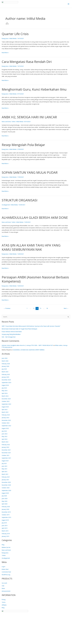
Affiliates (4, 605)
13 (33, 308)
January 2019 (5, 536)
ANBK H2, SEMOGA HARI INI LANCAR (29, 117)
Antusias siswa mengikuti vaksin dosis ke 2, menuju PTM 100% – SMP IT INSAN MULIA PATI (27, 345)
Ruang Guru (5, 38)
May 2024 (4, 390)
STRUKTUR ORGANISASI (19, 200)
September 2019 (6, 517)
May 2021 (4, 469)
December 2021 (6, 450)
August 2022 (5, 428)
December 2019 (6, 512)
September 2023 (6, 404)
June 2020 (4, 498)
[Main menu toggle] (68, 4)
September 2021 (6, 458)
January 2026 (5, 366)
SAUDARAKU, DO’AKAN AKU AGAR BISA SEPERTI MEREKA (28, 350)
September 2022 (6, 425)
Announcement (6, 591)
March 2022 (5, 442)
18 (47, 308)
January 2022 (5, 447)
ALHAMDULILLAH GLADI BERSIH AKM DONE (35, 217)
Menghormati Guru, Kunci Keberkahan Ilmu (34, 89)
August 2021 (5, 461)
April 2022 (4, 439)
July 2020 (4, 496)
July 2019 (4, 523)
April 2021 (4, 471)
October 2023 (5, 401)
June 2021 (4, 466)
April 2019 (4, 528)
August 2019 (5, 520)
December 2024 (6, 380)
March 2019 (5, 531)
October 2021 (5, 455)
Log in (3, 566)
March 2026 (5, 361)
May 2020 (4, 501)
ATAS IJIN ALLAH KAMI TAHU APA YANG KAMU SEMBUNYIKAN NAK (31, 247)
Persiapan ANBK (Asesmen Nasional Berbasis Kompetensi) (35, 279)
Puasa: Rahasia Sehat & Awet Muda (12, 331)
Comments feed (6, 572)
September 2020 (6, 490)
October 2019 (5, 515)
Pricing (3, 599)
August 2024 (5, 385)
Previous (7, 308)
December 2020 (6, 482)
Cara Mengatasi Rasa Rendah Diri (27, 61)
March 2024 (5, 396)
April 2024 (4, 393)
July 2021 (4, 463)
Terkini (13, 121)
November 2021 (6, 452)
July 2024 (4, 388)
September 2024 (6, 382)
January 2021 (5, 479)
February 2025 (6, 374)
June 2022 (4, 434)
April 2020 (4, 504)
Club (3, 586)
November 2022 (6, 420)
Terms (3, 602)
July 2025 (4, 369)
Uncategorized (6, 205)
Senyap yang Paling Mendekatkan (11, 334)
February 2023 (6, 415)
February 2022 (6, 444)
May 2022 (4, 436)
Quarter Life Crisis (15, 34)
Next (66, 308)
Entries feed (5, 569)
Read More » (5, 52)
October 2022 (5, 423)
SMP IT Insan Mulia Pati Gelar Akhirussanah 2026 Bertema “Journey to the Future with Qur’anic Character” (31, 326)
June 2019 (4, 525)
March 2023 (5, 412)
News (3, 588)
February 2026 (6, 363)
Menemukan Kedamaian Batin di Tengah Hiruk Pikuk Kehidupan (19, 329)
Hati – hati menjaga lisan (9, 337)
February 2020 (6, 506)
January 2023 (5, 417)
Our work (4, 583)
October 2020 (5, 488)
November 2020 (6, 485)
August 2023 (5, 407)
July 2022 (4, 431)
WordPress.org (6, 574)
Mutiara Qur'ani (6, 547)
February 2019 (6, 533)
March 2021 (5, 474)
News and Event (6, 121)
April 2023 (4, 409)
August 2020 (5, 493)
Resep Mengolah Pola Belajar (23, 145)
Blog (3, 607)
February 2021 (6, 477)
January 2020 (5, 509)
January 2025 (5, 377)
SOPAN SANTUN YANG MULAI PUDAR (30, 172)
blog (3, 544)
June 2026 (4, 358)
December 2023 (6, 399)
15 (40, 308)
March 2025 (5, 372)
